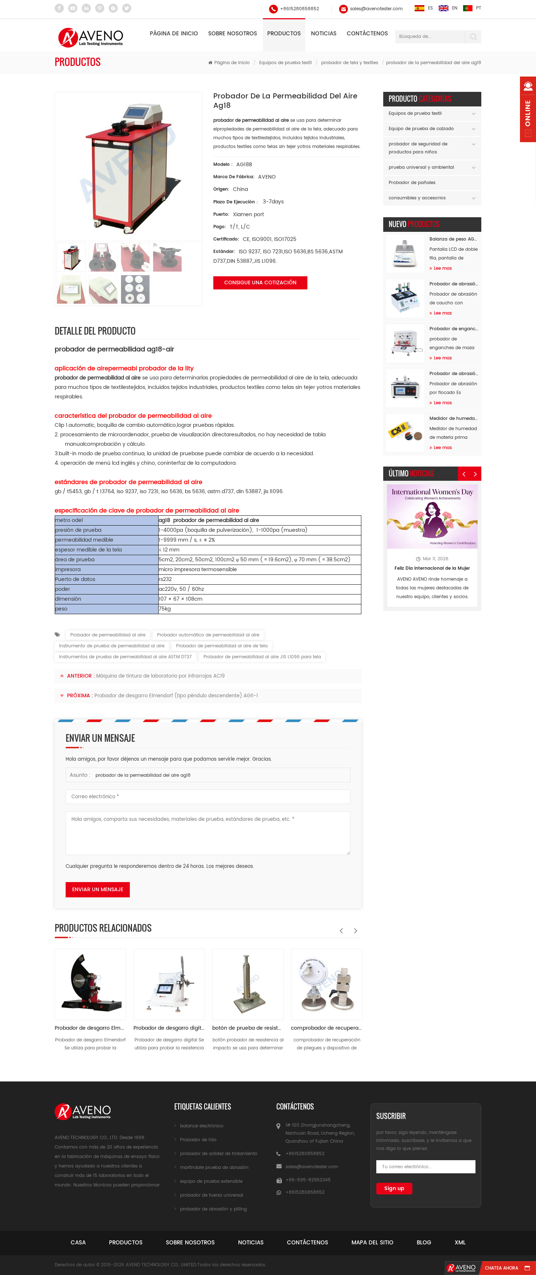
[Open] (528, 109)
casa (78, 1242)
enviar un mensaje (97, 889)
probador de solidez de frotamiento (218, 1153)
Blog (424, 1242)
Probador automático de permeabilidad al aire (208, 635)
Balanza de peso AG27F (454, 239)
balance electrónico (202, 1126)
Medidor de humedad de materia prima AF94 (454, 418)
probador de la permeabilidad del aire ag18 (143, 775)
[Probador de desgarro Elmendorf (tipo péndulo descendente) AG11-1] (90, 980)
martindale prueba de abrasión (214, 1167)
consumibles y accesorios (417, 198)
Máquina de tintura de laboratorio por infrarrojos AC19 (160, 676)
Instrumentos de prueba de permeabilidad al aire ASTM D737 (125, 657)
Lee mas (443, 268)
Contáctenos (367, 33)
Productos (284, 33)
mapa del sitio (372, 1242)
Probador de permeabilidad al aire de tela (222, 646)
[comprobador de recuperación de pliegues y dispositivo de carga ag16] (327, 980)
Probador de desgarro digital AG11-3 (169, 1028)
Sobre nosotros (232, 33)
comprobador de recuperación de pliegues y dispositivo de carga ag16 (326, 1028)
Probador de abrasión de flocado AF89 (454, 373)
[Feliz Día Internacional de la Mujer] (432, 516)
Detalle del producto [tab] (95, 330)
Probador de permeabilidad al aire (107, 635)
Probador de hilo (198, 1139)
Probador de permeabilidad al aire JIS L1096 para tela (262, 657)
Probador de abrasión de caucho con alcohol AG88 (454, 284)
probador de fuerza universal (211, 1195)
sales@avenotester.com (376, 8)
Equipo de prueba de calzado (421, 128)
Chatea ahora (501, 1268)
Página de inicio (174, 33)
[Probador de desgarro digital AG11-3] (169, 980)
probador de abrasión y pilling (213, 1209)
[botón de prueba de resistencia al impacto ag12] (248, 980)
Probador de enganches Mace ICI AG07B (454, 328)
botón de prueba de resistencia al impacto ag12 (248, 1028)
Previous (339, 927)
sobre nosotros (190, 1242)
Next (354, 927)
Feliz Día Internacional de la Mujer (432, 568)
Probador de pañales (412, 182)
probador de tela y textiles (349, 62)
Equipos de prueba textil (285, 62)
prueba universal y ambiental (421, 167)
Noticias (324, 33)
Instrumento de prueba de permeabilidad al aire (111, 646)
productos (126, 1242)
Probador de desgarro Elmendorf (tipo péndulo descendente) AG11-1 (176, 696)
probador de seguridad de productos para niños (418, 148)
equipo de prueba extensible (211, 1181)
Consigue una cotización (260, 282)
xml (460, 1242)
